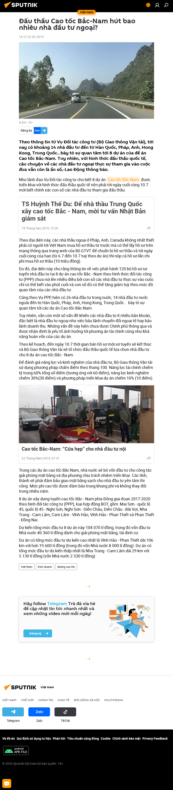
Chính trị (45, 700)
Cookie (106, 738)
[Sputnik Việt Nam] (22, 9)
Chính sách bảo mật (126, 738)
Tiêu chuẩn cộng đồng (83, 738)
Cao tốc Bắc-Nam (123, 179)
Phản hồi (59, 738)
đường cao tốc (66, 567)
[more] (148, 227)
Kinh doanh (45, 567)
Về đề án (8, 738)
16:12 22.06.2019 (31, 37)
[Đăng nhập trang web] (157, 4)
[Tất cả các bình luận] (6, 783)
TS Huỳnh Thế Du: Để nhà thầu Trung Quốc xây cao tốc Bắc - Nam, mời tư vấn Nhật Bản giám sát (84, 211)
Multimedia (113, 700)
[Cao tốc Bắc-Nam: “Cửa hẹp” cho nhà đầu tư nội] (86, 414)
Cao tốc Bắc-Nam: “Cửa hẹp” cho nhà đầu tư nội (74, 449)
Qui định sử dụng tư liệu (34, 738)
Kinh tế (63, 700)
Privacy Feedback (155, 738)
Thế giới (27, 700)
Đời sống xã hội (87, 700)
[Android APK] (16, 751)
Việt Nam (26, 567)
